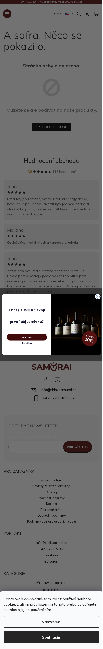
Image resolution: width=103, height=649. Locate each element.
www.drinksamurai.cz (43, 599)
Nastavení (51, 621)
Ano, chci (26, 337)
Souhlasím (51, 637)
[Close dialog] (98, 297)
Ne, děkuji (27, 343)
